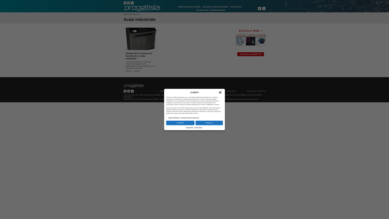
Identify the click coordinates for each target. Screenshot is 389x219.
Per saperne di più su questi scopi (189, 117)
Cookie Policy (189, 127)
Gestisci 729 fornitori (173, 117)
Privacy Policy (198, 127)
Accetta (180, 123)
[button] (220, 92)
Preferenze (209, 123)
